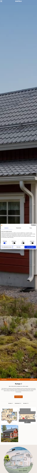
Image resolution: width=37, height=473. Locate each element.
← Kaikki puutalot (3, 379)
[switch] (14, 243)
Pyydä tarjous (18, 396)
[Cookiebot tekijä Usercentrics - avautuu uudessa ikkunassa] (31, 225)
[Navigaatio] (1, 1)
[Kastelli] (18, 1)
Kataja (18, 379)
